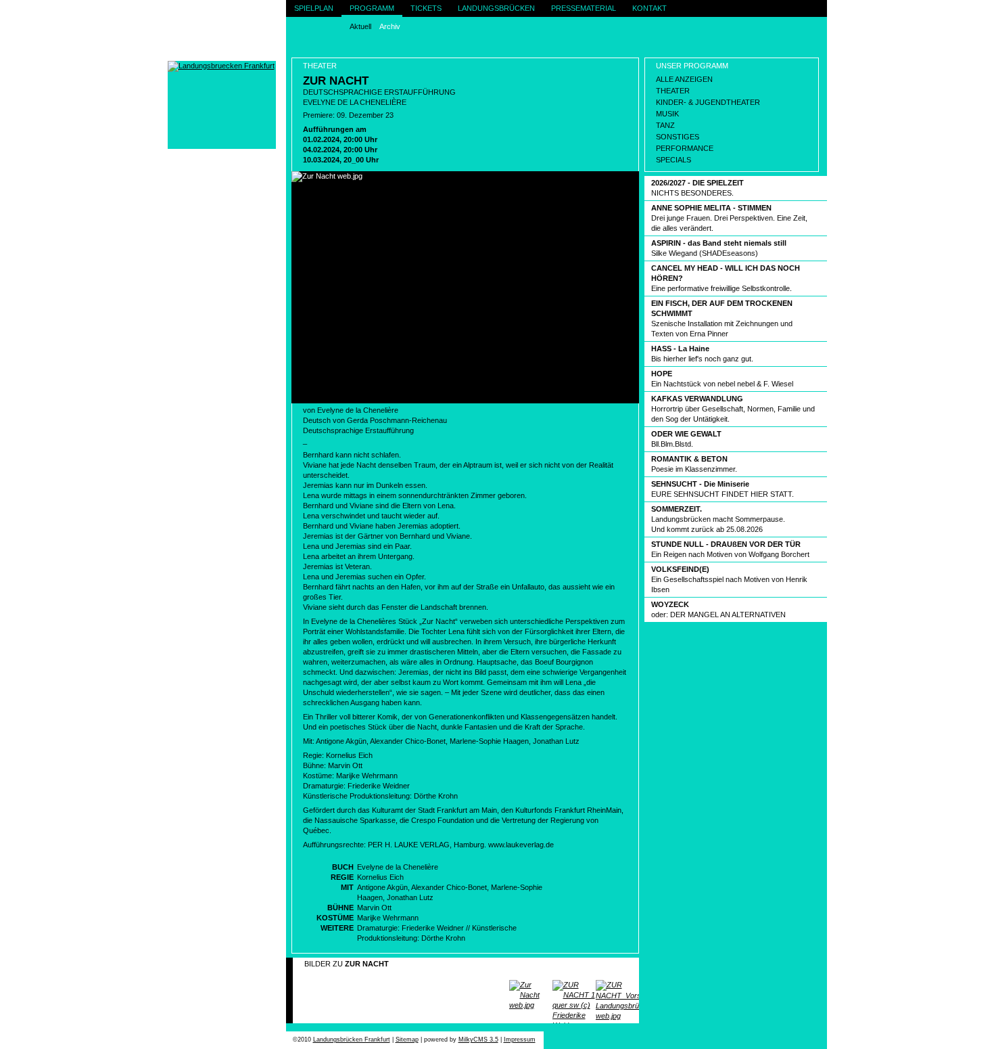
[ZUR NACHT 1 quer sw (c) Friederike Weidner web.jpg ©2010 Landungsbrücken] (574, 990)
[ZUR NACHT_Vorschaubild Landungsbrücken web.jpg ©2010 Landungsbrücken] (617, 990)
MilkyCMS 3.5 (478, 1039)
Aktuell (360, 26)
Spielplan (313, 8)
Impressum (520, 1039)
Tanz (665, 125)
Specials (673, 160)
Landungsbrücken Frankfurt (351, 1039)
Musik (667, 114)
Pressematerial (583, 8)
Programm (372, 8)
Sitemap (407, 1039)
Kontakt (649, 8)
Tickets (426, 8)
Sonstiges (677, 137)
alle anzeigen (684, 79)
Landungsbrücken (496, 8)
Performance (684, 148)
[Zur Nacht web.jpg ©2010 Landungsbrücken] (530, 990)
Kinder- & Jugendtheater (708, 102)
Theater (673, 91)
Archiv (389, 26)
